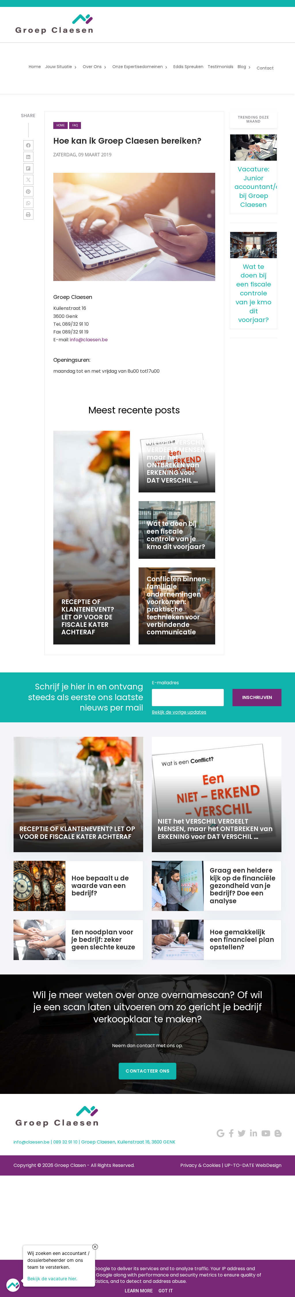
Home (60, 125)
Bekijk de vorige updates (179, 712)
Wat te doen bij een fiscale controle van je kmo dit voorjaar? (253, 293)
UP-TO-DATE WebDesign (252, 1165)
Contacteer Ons (147, 1071)
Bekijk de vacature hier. (52, 1278)
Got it (165, 1291)
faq (75, 125)
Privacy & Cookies (200, 1165)
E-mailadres (165, 682)
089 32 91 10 (65, 1142)
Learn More (139, 1291)
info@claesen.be (89, 339)
